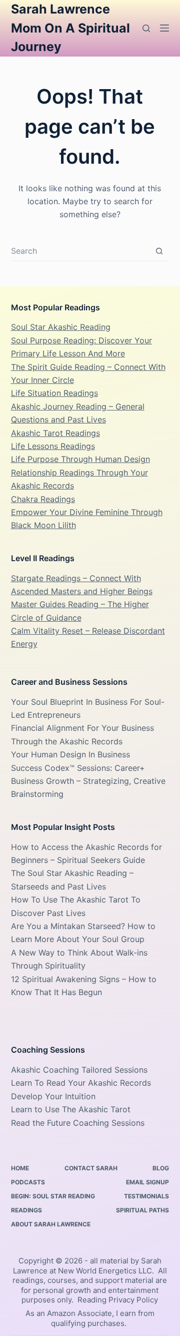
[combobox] (80, 251)
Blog (160, 1168)
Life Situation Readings (54, 393)
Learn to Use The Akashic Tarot (70, 1109)
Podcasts (28, 1182)
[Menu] (164, 28)
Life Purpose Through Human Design (80, 459)
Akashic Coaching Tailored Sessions (79, 1070)
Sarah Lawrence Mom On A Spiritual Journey (70, 28)
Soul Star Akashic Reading (60, 327)
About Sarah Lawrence (50, 1224)
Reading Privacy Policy (118, 1299)
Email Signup (147, 1182)
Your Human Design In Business (70, 754)
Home (20, 1168)
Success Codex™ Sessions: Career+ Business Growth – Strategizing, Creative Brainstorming (88, 781)
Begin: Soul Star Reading (53, 1196)
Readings (26, 1210)
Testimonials (146, 1196)
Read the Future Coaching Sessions (77, 1123)
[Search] (146, 28)
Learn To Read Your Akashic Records (81, 1083)
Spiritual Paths (142, 1210)
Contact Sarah (91, 1168)
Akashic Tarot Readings (55, 433)
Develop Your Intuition (53, 1096)
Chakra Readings (43, 499)
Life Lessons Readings (53, 446)
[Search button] (159, 251)
